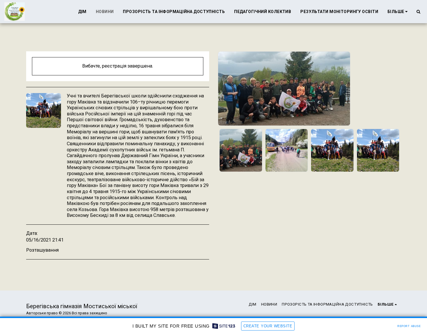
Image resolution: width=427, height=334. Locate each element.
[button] (418, 12)
